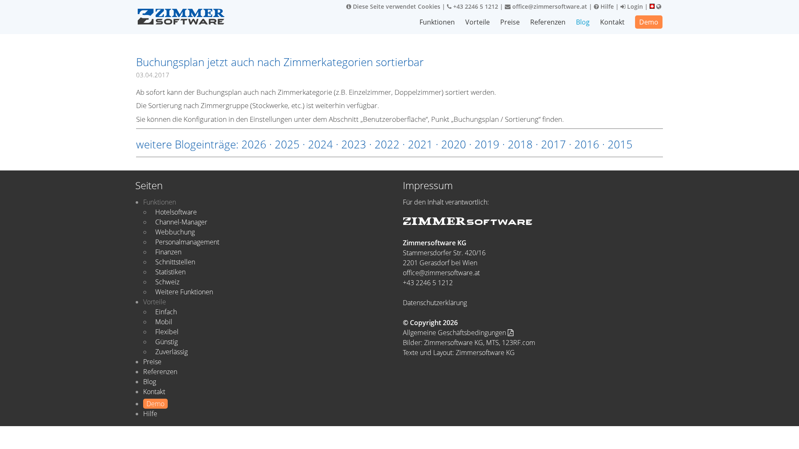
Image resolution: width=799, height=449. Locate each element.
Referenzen (548, 22)
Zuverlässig (171, 351)
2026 (253, 144)
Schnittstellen (175, 261)
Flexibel (167, 331)
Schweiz (167, 281)
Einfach (166, 311)
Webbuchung (175, 232)
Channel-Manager (181, 222)
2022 (387, 144)
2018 (520, 144)
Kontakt (612, 22)
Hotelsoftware (176, 212)
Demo (648, 22)
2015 (620, 144)
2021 (420, 144)
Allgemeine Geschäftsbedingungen (455, 332)
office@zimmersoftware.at (549, 6)
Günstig (166, 341)
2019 (486, 144)
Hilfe (606, 6)
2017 (553, 144)
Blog (583, 22)
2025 (287, 144)
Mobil (163, 321)
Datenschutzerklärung (435, 302)
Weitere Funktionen (184, 291)
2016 (586, 144)
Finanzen (168, 252)
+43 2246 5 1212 (475, 6)
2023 (353, 144)
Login (634, 6)
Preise (510, 22)
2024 (320, 144)
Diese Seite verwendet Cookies (395, 6)
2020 (453, 144)
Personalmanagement (187, 242)
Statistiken (170, 271)
